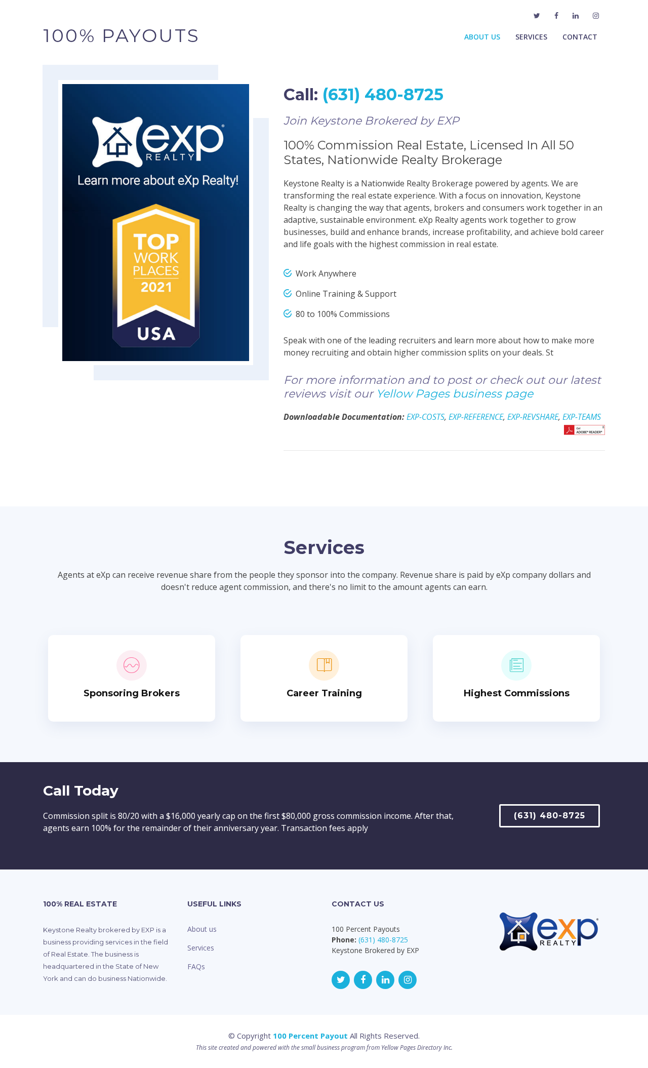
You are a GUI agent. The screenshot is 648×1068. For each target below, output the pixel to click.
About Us (482, 37)
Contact (579, 37)
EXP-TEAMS (581, 416)
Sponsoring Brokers (132, 693)
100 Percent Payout (310, 1036)
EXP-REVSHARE (532, 416)
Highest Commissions (517, 693)
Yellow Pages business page (454, 394)
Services (531, 37)
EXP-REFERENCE (476, 416)
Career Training (324, 693)
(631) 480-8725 (382, 94)
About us (202, 929)
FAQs (196, 966)
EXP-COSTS (425, 416)
